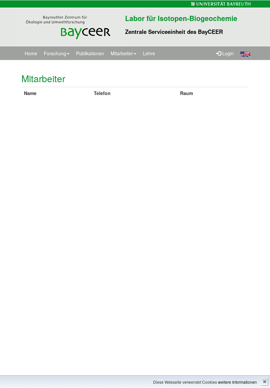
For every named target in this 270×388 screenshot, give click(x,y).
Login (227, 53)
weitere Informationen (237, 382)
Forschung (55, 53)
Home (31, 53)
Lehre (149, 53)
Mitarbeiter (122, 53)
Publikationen (90, 53)
